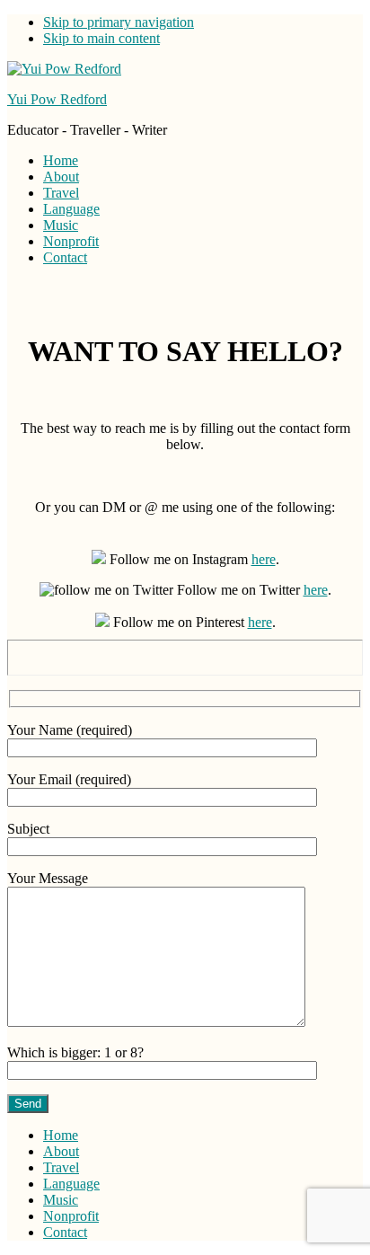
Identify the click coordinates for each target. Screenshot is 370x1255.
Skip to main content (101, 38)
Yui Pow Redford (57, 99)
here (263, 559)
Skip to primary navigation (118, 22)
